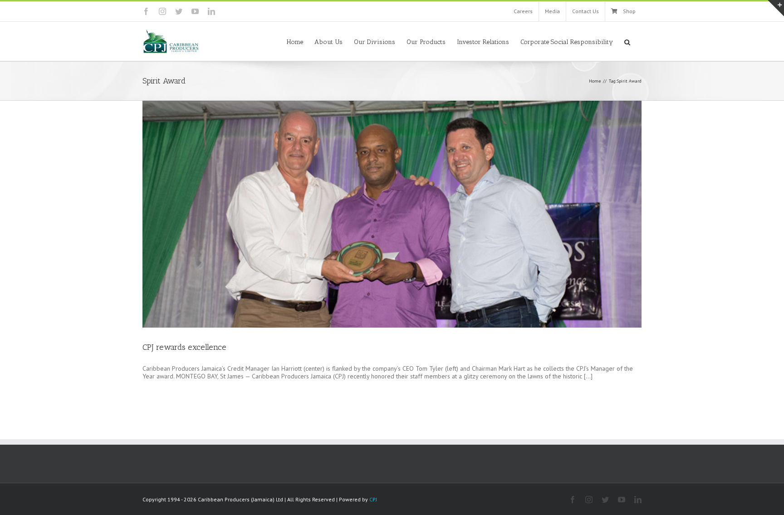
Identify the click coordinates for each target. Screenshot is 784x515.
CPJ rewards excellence (184, 347)
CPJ (373, 499)
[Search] (627, 41)
